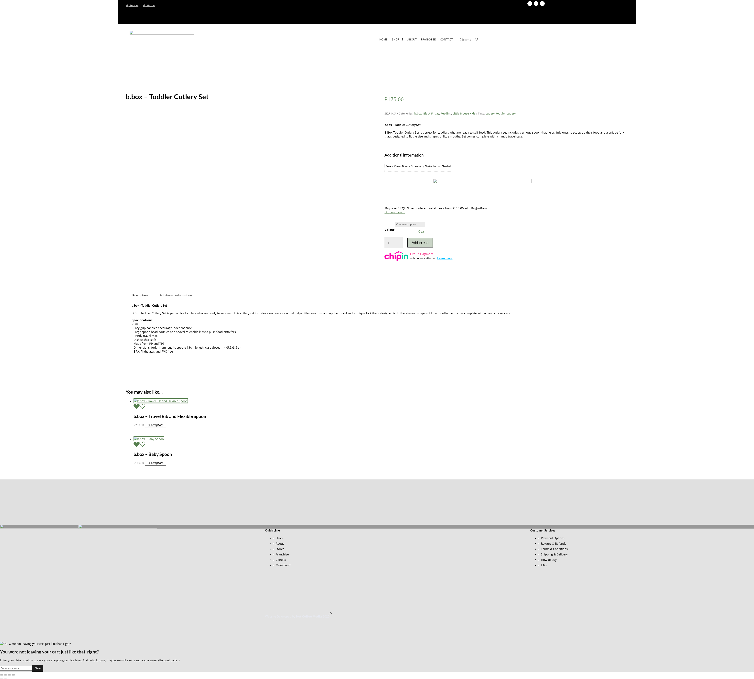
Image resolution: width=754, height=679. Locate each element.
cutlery (490, 113)
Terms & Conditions (554, 549)
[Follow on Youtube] (536, 3)
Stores (280, 549)
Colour (389, 230)
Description (140, 295)
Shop (395, 39)
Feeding (446, 113)
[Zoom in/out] (1, 674)
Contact (446, 39)
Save (37, 668)
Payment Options (553, 538)
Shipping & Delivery (554, 554)
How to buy (549, 560)
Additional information (176, 295)
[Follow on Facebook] (529, 3)
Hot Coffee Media (309, 616)
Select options (155, 425)
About (412, 39)
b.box (418, 113)
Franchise (428, 39)
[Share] (9, 674)
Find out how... (394, 212)
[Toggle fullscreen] (5, 674)
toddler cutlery (506, 113)
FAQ (544, 565)
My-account (283, 565)
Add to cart (420, 243)
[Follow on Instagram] (542, 3)
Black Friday (431, 113)
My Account (132, 5)
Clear (421, 231)
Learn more (444, 258)
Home (383, 39)
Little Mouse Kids (464, 113)
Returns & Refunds (553, 543)
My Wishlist (149, 5)
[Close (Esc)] (13, 674)
